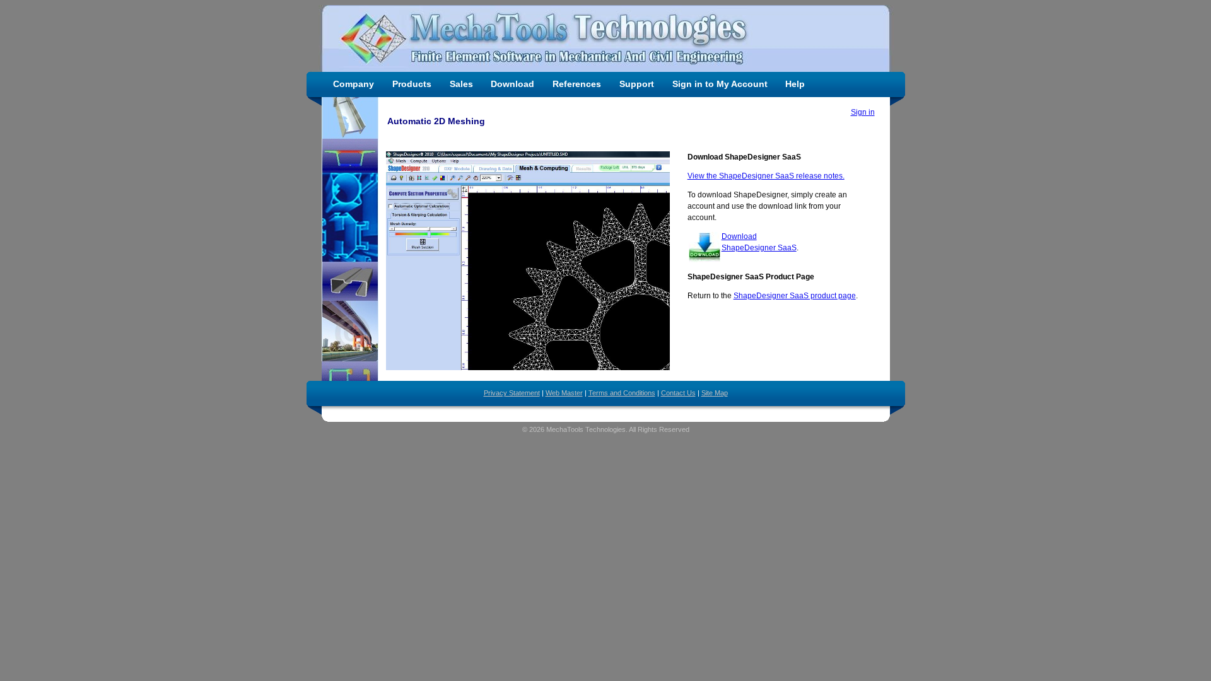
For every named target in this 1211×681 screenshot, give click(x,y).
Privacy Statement (512, 393)
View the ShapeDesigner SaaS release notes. (766, 176)
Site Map (714, 393)
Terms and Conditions (621, 393)
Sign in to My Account (720, 84)
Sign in (863, 112)
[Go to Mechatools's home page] (606, 38)
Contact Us (678, 393)
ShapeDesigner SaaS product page (795, 295)
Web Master (564, 393)
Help (795, 84)
